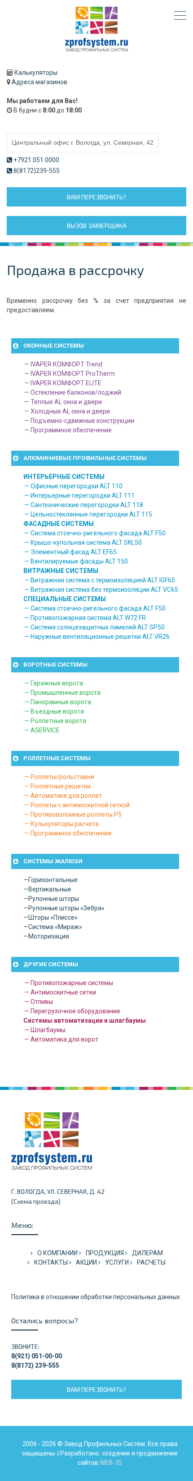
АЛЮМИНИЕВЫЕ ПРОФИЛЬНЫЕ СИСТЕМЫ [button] (85, 458)
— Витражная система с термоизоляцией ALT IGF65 (99, 580)
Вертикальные (49, 889)
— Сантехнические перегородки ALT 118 (83, 504)
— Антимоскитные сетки (60, 992)
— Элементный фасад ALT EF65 (70, 551)
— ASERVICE (42, 730)
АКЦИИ (86, 1262)
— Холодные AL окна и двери (67, 411)
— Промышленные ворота (62, 692)
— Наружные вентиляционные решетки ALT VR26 (97, 636)
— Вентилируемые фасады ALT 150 (76, 561)
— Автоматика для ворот (61, 1039)
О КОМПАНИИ (57, 1253)
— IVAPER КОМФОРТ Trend (63, 364)
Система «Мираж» (55, 926)
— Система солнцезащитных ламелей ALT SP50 (94, 627)
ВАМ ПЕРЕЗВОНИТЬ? (96, 197)
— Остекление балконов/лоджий (72, 392)
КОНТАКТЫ (51, 1262)
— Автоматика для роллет (63, 795)
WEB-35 (111, 1462)
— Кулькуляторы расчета (61, 823)
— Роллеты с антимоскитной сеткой (77, 805)
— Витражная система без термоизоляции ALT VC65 (101, 589)
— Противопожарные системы (68, 982)
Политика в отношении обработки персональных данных (95, 1296)
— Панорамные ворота (57, 702)
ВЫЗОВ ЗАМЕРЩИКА (97, 225)
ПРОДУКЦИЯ (105, 1253)
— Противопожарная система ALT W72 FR (85, 617)
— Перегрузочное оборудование (72, 1011)
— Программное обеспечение (68, 430)
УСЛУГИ (117, 1262)
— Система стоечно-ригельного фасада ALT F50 (95, 533)
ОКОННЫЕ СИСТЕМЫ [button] (53, 345)
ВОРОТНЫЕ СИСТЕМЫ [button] (55, 664)
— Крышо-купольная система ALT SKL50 (83, 542)
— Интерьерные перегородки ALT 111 (79, 495)
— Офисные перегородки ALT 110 (73, 486)
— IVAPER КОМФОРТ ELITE (62, 383)
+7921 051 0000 (36, 160)
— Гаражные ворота (53, 683)
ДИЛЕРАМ (147, 1253)
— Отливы (38, 1001)
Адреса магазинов (39, 82)
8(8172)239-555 (36, 170)
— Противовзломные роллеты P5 (73, 814)
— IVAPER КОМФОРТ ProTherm (69, 373)
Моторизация (48, 936)
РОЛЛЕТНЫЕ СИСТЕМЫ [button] (57, 758)
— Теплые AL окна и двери (63, 401)
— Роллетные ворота (55, 720)
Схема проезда (35, 1201)
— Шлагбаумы (45, 1029)
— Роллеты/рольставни (59, 776)
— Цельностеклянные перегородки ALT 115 (88, 514)
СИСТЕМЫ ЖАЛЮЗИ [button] (53, 861)
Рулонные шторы (53, 898)
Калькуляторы (35, 72)
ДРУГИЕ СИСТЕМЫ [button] (50, 964)
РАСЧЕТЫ (151, 1262)
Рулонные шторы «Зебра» (66, 908)
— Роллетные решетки (57, 786)
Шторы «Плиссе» (53, 917)
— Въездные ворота (54, 711)
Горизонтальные (53, 879)
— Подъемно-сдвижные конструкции (79, 420)
